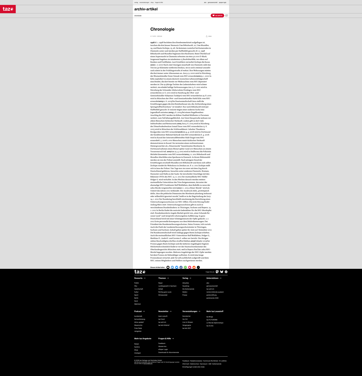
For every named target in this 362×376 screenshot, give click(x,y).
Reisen (136, 344)
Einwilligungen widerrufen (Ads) (193, 367)
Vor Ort (185, 319)
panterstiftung (211, 295)
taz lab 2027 (186, 328)
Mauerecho (138, 325)
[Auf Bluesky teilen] (176, 267)
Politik (136, 283)
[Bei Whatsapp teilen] (185, 267)
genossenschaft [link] (212, 2)
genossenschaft (212, 286)
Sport (136, 295)
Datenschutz (194, 364)
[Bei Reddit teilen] (194, 267)
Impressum (204, 364)
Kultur (136, 292)
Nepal (160, 283)
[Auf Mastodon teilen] (172, 267)
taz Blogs (209, 317)
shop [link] (152, 2)
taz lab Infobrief (163, 325)
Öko (135, 286)
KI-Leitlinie (223, 361)
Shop (136, 350)
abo (207, 283)
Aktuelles (185, 283)
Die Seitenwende (188, 289)
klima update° (139, 322)
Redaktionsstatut (196, 361)
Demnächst (186, 316)
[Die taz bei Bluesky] (221, 273)
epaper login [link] (222, 2)
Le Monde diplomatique (214, 323)
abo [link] (205, 2)
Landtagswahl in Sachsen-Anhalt (167, 287)
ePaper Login (163, 349)
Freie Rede (138, 328)
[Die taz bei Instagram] (226, 273)
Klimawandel (162, 295)
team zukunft (162, 316)
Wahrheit (137, 304)
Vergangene (186, 325)
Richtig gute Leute (164, 292)
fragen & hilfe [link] (159, 2)
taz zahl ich (210, 289)
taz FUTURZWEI (211, 320)
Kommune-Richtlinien (211, 361)
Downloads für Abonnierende (168, 352)
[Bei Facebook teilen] (181, 267)
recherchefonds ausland (215, 292)
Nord (136, 301)
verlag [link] (136, 2)
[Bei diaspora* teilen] (189, 267)
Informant (186, 364)
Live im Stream (187, 322)
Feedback (161, 343)
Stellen (184, 292)
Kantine (137, 347)
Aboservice (162, 346)
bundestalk (138, 316)
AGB (210, 364)
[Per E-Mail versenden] (167, 267)
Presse (184, 295)
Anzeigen (137, 353)
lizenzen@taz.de (147, 363)
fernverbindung (139, 319)
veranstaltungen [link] (144, 2)
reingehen (137, 331)
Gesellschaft (138, 289)
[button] (226, 15)
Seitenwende (216, 364)
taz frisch (161, 319)
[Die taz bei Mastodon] (217, 273)
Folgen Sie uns (210, 272)
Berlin (136, 298)
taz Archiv (209, 326)
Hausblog (185, 286)
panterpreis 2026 (212, 298)
